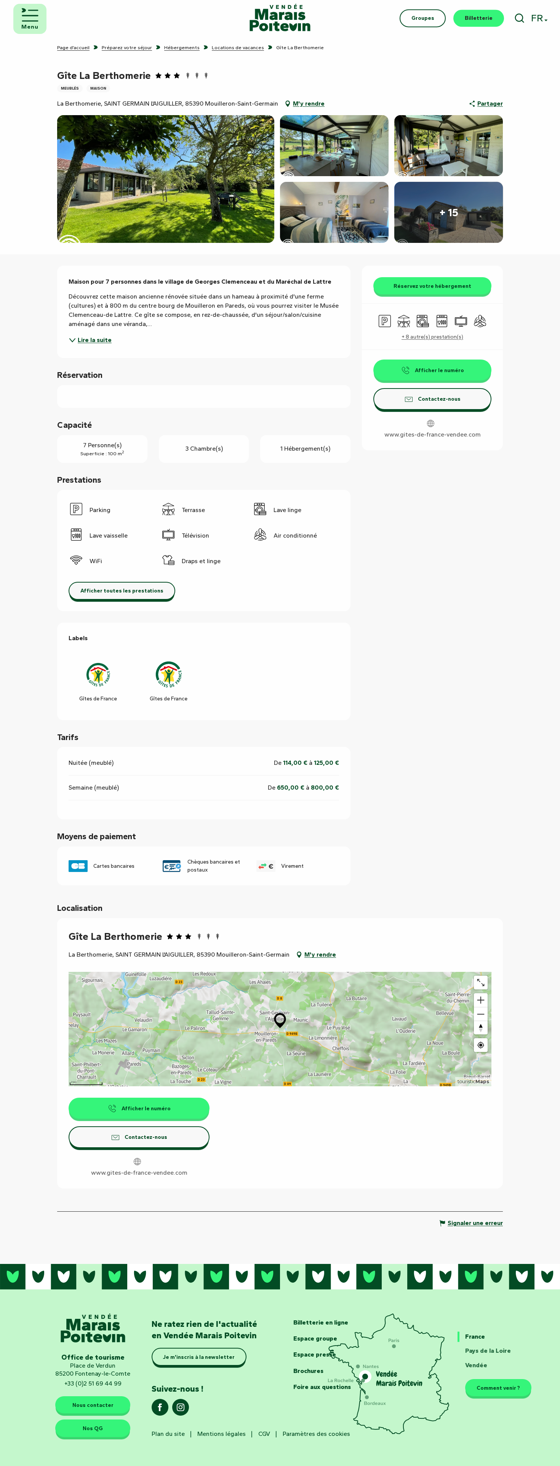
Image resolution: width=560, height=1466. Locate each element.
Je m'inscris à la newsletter (199, 1357)
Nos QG (93, 1428)
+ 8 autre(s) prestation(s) (432, 337)
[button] (519, 18)
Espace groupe (315, 1338)
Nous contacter (93, 1405)
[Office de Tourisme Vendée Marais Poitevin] (280, 18)
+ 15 (448, 212)
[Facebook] (160, 1409)
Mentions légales (221, 1433)
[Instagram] (180, 1409)
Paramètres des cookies (316, 1433)
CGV (264, 1433)
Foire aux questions (322, 1387)
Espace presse (314, 1354)
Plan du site (168, 1433)
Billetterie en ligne (320, 1322)
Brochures (308, 1370)
